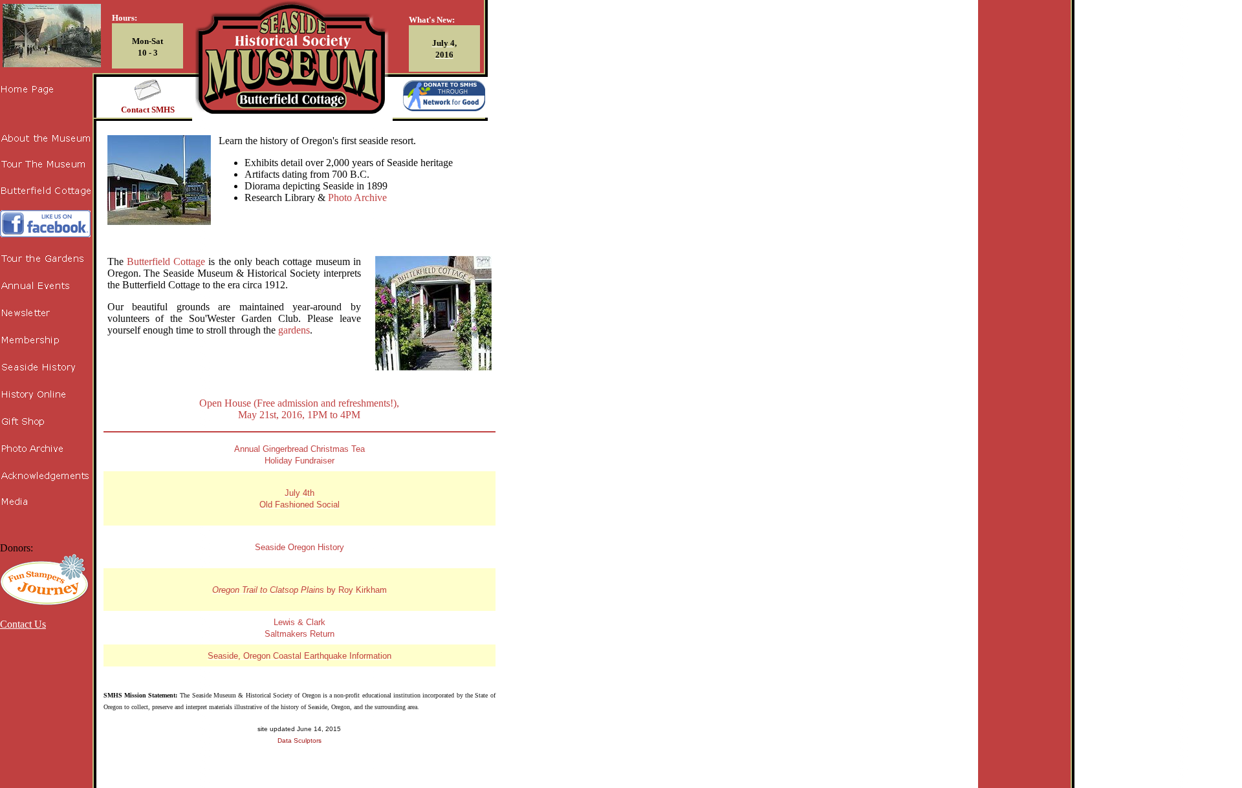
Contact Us (23, 624)
